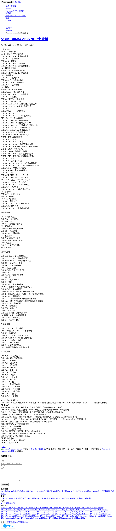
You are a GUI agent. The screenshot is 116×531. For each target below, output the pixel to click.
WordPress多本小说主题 (14, 11)
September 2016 (34, 512)
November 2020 (45, 508)
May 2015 (71, 514)
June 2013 (29, 518)
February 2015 (99, 514)
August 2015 (45, 514)
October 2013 (97, 516)
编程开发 (9, 30)
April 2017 (73, 510)
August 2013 (10, 518)
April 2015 (79, 514)
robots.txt (8, 20)
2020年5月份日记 (44, 491)
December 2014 (11, 516)
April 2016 (79, 512)
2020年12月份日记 (98, 491)
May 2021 (13, 508)
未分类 (4, 498)
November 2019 (11, 510)
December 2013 (72, 516)
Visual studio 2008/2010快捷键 (24, 39)
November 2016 (11, 512)
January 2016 (98, 512)
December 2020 (33, 508)
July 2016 (55, 512)
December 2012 (69, 518)
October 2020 (57, 508)
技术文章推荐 (10, 6)
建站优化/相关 (76, 498)
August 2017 (56, 510)
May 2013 (38, 518)
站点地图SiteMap (21, 522)
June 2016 (63, 512)
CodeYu (12, 503)
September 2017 (44, 510)
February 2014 (49, 516)
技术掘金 (18, 2)
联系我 (8, 13)
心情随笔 (12, 498)
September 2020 (68, 508)
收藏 (7, 18)
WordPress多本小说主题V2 (15, 16)
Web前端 (30, 498)
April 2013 (47, 518)
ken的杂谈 (5, 503)
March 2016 (88, 512)
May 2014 (21, 516)
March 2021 (22, 508)
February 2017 (83, 510)
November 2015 (11, 514)
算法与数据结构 (62, 498)
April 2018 (21, 510)
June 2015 (63, 514)
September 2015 (34, 514)
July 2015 (55, 514)
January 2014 (60, 516)
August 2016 (45, 512)
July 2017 (65, 510)
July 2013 (20, 518)
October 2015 (22, 514)
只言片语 (21, 498)
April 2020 (79, 508)
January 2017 (94, 510)
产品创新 (87, 498)
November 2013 (85, 516)
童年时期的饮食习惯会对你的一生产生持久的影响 (71, 491)
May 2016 (71, 512)
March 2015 (88, 514)
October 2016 (22, 512)
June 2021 (5, 508)
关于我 (8, 8)
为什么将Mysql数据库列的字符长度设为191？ (19, 491)
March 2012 (80, 518)
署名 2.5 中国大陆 (38, 449)
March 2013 (57, 518)
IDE (3, 447)
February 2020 (89, 508)
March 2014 (39, 516)
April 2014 (29, 516)
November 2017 (32, 510)
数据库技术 (50, 498)
